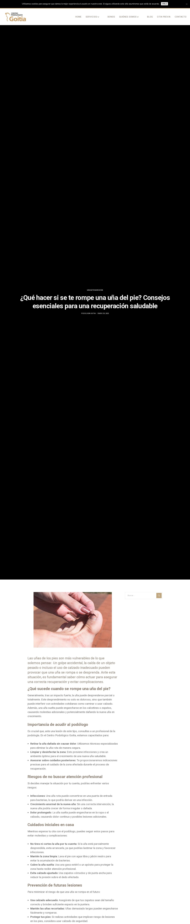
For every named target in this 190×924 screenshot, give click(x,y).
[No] (186, 4)
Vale (164, 3)
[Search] (159, 595)
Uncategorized (95, 290)
